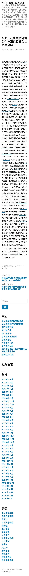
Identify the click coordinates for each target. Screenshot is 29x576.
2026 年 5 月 (7, 389)
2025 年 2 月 (7, 429)
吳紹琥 (5, 268)
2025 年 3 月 (7, 426)
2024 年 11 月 (8, 439)
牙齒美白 (5, 535)
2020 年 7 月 (7, 467)
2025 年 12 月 (8, 401)
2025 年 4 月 (7, 423)
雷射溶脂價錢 (7, 560)
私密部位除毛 (7, 538)
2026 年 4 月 (7, 392)
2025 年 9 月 (7, 407)
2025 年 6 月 (7, 417)
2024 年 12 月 (8, 436)
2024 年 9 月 (7, 445)
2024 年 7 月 (7, 451)
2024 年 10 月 (8, 442)
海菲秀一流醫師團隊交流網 (13, 3)
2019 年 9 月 (7, 486)
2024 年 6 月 (7, 455)
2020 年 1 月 (7, 480)
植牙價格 (5, 529)
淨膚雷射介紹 (7, 343)
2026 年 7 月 (7, 382)
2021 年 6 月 (7, 464)
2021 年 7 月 (7, 461)
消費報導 (5, 532)
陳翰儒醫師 (6, 557)
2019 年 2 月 (7, 495)
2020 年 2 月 (7, 477)
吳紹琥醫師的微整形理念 (12, 324)
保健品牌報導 (7, 516)
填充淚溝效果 (7, 327)
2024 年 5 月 (7, 458)
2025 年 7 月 (7, 414)
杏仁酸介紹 (6, 330)
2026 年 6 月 (7, 386)
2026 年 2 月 (7, 398)
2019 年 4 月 (7, 492)
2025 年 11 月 (8, 404)
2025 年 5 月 (7, 420)
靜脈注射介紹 (7, 354)
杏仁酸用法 (6, 333)
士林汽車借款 (7, 522)
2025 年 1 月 (7, 433)
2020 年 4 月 (7, 470)
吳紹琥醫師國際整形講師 (12, 321)
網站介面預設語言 (8, 49)
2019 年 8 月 (7, 489)
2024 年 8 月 (7, 448)
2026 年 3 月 (7, 395)
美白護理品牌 (7, 346)
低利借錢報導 (7, 513)
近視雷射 (5, 554)
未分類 (5, 526)
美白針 (5, 548)
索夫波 (5, 544)
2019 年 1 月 (7, 499)
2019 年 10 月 (8, 483)
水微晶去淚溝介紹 (9, 336)
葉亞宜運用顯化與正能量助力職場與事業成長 (14, 350)
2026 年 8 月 (7, 379)
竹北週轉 (5, 541)
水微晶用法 (6, 340)
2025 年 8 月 (7, 411)
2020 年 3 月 (7, 473)
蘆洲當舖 (5, 551)
